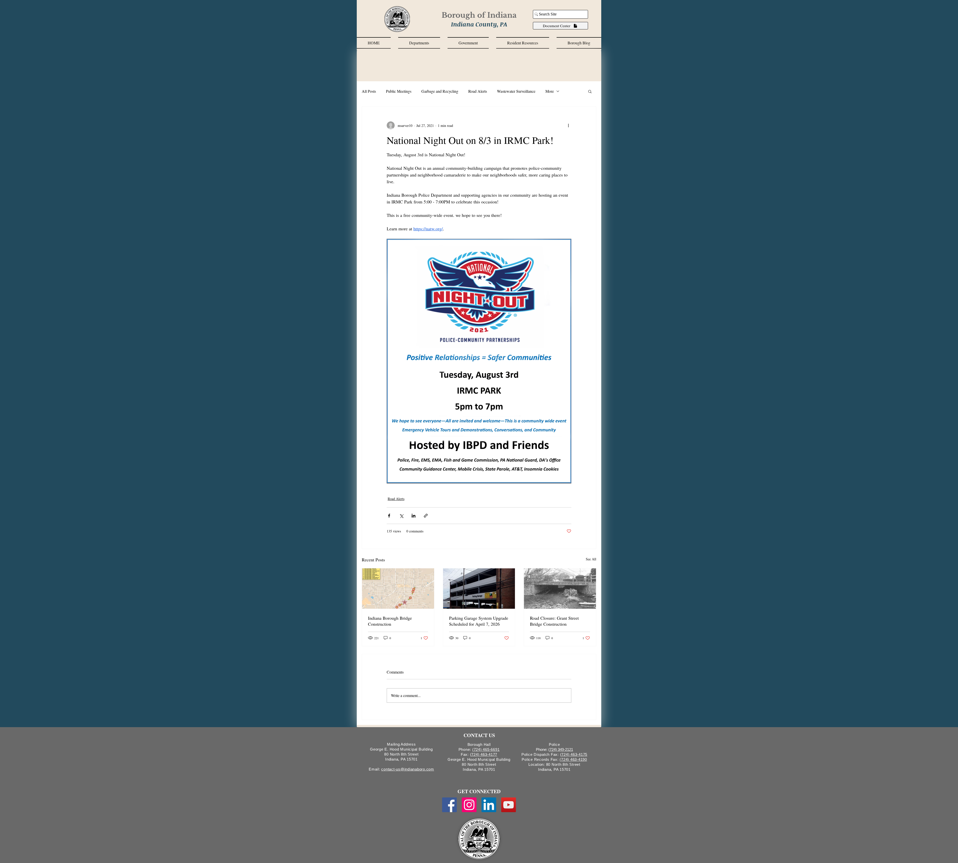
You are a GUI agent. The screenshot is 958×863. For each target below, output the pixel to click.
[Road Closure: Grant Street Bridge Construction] (560, 588)
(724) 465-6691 (486, 749)
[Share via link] (425, 515)
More (549, 91)
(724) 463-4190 (573, 759)
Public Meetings (398, 91)
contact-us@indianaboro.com (407, 769)
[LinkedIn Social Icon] (488, 804)
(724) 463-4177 (483, 754)
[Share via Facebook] (389, 515)
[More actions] (568, 125)
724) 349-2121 (561, 749)
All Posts (369, 91)
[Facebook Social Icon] (449, 804)
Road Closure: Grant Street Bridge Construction (554, 621)
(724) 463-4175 (574, 754)
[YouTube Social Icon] (508, 804)
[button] (419, 43)
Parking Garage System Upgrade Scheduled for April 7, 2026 (478, 621)
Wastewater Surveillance (516, 91)
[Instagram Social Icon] (469, 804)
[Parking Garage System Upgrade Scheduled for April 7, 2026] (479, 588)
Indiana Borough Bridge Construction (390, 621)
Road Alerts (477, 91)
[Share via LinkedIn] (413, 515)
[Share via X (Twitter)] (401, 515)
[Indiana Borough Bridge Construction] (398, 588)
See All (591, 559)
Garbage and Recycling (439, 91)
